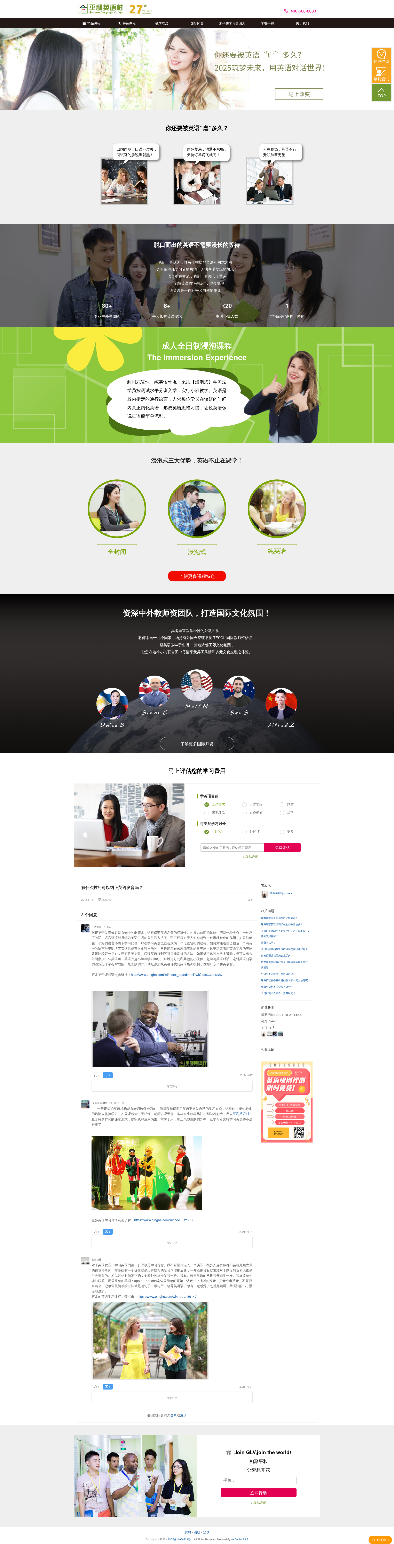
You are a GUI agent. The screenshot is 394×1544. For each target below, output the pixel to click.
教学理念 (161, 23)
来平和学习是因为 (232, 23)
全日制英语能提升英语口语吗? (277, 973)
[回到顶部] (381, 92)
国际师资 (197, 23)
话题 (197, 1532)
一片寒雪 (96, 927)
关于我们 (302, 23)
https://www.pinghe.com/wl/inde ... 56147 (167, 1296)
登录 (173, 1415)
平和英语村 (241, 1113)
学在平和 (267, 23)
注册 (183, 1415)
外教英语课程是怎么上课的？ (277, 955)
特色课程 (129, 23)
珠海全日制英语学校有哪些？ (277, 986)
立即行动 (258, 1493)
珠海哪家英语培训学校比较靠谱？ (279, 918)
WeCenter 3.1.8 (239, 1539)
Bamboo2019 (99, 1103)
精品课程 (93, 23)
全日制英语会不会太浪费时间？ (278, 993)
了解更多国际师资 (197, 744)
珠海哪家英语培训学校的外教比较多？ (282, 924)
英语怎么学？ (268, 942)
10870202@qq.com (281, 893)
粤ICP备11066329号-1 (180, 1539)
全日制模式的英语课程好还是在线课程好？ (284, 949)
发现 (187, 1532)
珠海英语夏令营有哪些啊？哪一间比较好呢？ (285, 980)
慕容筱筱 (96, 1259)
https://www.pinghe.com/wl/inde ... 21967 (163, 1220)
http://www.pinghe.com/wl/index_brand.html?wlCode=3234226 (176, 974)
